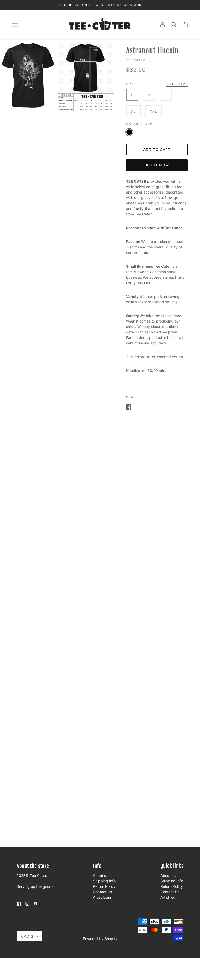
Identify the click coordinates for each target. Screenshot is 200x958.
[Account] (162, 24)
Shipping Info (104, 881)
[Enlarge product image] (28, 75)
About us (100, 875)
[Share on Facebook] (128, 406)
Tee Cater (135, 60)
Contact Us (102, 892)
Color (132, 124)
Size (130, 84)
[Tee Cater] (100, 24)
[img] (19, 903)
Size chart (177, 84)
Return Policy (104, 886)
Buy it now (157, 165)
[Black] (129, 132)
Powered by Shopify (100, 938)
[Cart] (185, 24)
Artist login (102, 897)
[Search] (174, 24)
